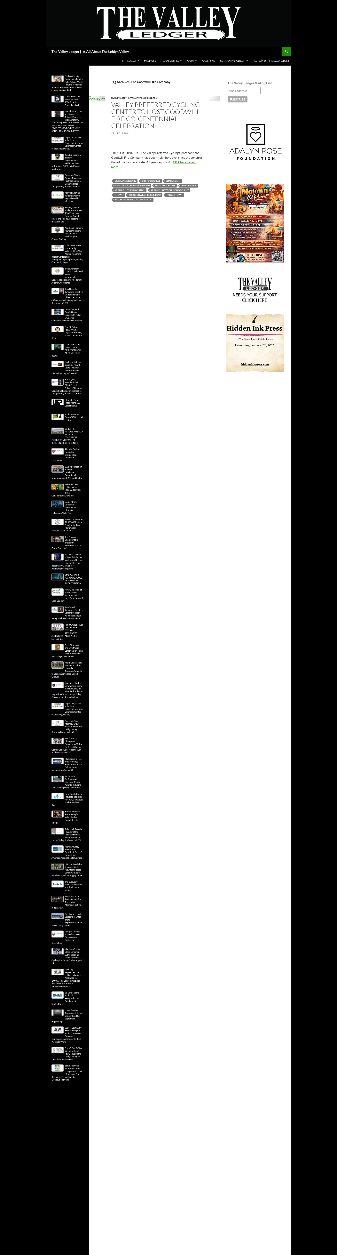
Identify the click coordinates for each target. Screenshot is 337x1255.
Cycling (116, 97)
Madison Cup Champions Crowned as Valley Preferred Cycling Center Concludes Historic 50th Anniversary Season (66, 745)
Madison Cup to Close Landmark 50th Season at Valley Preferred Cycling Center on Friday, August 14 (66, 956)
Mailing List (150, 61)
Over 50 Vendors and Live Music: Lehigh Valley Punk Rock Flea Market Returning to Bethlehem (67, 651)
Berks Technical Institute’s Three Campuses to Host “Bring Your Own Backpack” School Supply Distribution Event (66, 1072)
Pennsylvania (189, 185)
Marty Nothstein (165, 185)
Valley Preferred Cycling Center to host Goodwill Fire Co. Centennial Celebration (155, 115)
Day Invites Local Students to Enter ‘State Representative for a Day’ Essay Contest (66, 920)
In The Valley (129, 61)
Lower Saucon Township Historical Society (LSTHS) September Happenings (67, 1016)
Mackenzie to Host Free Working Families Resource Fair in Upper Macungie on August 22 (66, 764)
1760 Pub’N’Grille (151, 181)
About (190, 61)
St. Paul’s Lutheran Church (129, 190)
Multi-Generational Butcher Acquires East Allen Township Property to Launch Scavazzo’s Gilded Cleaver (67, 669)
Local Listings (170, 61)
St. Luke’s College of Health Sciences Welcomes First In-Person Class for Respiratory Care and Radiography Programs (66, 561)
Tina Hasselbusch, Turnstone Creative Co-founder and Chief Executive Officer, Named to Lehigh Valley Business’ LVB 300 (67, 296)
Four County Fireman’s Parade (132, 185)
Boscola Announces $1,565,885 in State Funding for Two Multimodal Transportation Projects (67, 525)
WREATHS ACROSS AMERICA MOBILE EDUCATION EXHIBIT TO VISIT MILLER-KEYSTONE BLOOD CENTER (67, 436)
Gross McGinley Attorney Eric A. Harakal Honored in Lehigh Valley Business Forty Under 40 (67, 727)
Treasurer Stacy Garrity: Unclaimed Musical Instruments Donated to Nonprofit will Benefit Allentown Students (67, 275)
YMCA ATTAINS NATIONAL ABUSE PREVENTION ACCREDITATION (73, 579)
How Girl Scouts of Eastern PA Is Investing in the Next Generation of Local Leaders (67, 595)
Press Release (148, 97)
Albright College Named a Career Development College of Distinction (65, 937)
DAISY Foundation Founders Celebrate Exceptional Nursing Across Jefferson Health (66, 472)
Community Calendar (232, 61)
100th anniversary (125, 181)
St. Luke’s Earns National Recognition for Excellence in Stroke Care (65, 998)
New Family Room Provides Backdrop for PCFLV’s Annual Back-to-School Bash (67, 800)
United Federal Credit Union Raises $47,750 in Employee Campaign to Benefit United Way (66, 315)
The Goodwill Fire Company (145, 195)
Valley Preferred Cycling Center (133, 199)
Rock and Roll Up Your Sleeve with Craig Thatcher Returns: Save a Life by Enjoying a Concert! (66, 367)
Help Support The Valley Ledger (271, 61)
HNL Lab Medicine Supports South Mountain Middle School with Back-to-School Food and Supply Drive (66, 870)
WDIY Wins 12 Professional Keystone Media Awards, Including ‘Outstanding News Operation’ (66, 782)
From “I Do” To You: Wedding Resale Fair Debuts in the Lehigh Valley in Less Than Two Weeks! (66, 1054)
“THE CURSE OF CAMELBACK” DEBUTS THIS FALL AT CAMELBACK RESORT (67, 350)
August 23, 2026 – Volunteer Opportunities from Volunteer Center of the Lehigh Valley (67, 143)
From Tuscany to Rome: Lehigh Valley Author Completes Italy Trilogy (65, 817)
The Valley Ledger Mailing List (250, 83)
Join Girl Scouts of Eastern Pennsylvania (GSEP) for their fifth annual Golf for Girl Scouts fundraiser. (66, 162)
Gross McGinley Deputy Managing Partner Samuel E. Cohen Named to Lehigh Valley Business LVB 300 (66, 181)
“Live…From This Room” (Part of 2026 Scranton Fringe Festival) (72, 100)
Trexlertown (174, 195)
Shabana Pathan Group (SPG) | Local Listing (74, 417)
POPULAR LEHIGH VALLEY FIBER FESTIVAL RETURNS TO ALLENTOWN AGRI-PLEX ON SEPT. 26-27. (67, 631)
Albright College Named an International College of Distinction (65, 455)
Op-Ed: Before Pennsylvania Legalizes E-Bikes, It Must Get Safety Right (66, 333)
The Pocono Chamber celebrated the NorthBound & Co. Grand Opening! (66, 543)
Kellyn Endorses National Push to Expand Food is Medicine (72, 196)
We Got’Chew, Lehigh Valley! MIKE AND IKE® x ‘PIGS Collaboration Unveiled (66, 490)
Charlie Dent (173, 181)
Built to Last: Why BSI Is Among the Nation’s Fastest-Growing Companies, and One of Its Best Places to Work (66, 1034)
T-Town (118, 195)
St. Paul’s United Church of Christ (170, 190)
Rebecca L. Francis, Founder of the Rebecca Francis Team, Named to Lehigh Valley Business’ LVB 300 (66, 835)
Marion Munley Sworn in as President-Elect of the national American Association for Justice (66, 852)
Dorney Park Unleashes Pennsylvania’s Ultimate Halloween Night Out (65, 507)
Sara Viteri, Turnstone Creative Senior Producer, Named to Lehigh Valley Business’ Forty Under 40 (67, 613)
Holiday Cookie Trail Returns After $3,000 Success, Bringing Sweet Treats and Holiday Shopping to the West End (66, 214)
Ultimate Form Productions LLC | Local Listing (73, 403)
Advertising (208, 61)
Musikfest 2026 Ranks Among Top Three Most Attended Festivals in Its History (66, 902)
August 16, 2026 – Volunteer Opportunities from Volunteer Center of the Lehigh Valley (67, 709)
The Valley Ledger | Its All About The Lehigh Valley (90, 51)
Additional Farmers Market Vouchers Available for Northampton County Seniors (67, 233)
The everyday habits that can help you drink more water (74, 886)
